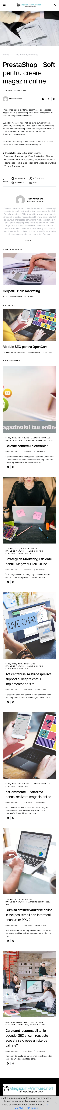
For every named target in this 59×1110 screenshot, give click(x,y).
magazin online (12, 159)
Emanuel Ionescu (15, 99)
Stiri (51, 440)
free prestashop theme (40, 156)
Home (6, 54)
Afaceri (9, 549)
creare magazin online (28, 153)
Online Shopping (13, 440)
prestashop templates (15, 162)
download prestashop (15, 156)
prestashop (27, 159)
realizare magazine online (42, 162)
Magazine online (20, 438)
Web (32, 553)
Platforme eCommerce (26, 54)
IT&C (17, 549)
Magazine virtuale (40, 438)
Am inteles (32, 1107)
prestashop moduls (45, 159)
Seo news (35, 1025)
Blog (5, 296)
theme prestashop (14, 166)
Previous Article (13, 249)
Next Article (9, 305)
